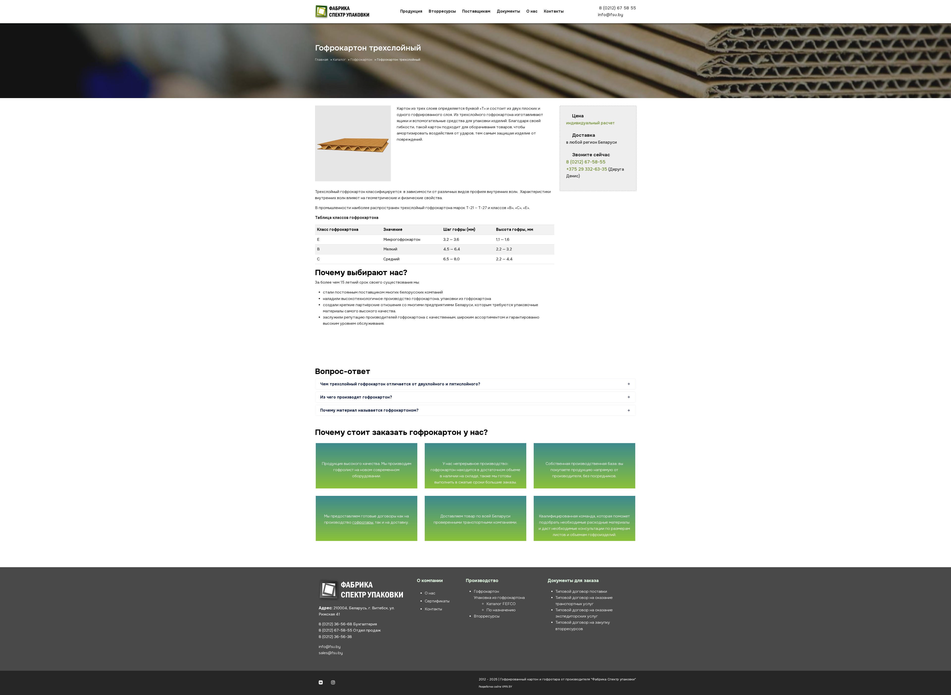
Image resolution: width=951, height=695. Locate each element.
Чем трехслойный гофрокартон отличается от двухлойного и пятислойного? (400, 384)
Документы (508, 11)
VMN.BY (507, 686)
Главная (321, 59)
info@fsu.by (330, 646)
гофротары (362, 522)
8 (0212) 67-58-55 (586, 162)
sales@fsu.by (331, 652)
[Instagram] (333, 682)
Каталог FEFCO (501, 603)
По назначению (501, 610)
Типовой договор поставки (581, 591)
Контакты (554, 11)
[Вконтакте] (321, 682)
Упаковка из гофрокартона (499, 597)
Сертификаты (437, 601)
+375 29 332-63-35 (586, 169)
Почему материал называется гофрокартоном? (369, 410)
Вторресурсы (442, 11)
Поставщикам (476, 11)
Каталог (339, 59)
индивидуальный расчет (590, 123)
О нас (531, 11)
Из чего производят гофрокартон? (356, 397)
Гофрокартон (361, 59)
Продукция (411, 11)
